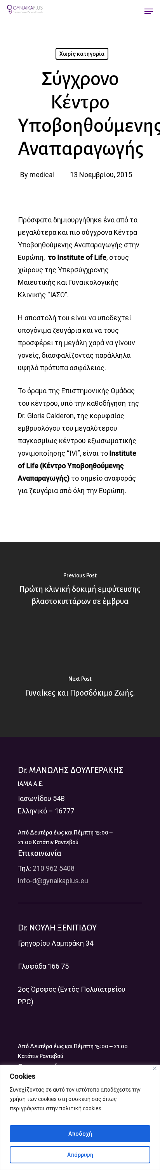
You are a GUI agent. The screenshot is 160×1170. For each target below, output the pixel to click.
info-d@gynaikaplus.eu (53, 881)
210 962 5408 (54, 868)
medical (42, 174)
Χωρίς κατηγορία (81, 54)
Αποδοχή (80, 1134)
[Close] (155, 1068)
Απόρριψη (80, 1155)
